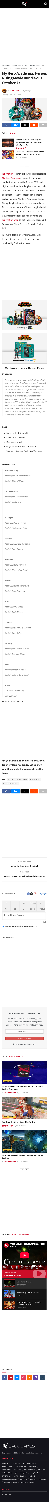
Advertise (32, 1467)
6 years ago (27, 91)
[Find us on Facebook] (4, 1377)
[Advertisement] (24, 35)
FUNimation (34, 779)
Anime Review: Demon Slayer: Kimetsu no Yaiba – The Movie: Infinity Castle (29, 142)
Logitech (32, 1476)
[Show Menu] (3, 4)
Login (44, 894)
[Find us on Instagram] (23, 1377)
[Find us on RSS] (29, 1377)
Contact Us (16, 1463)
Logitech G (36, 1473)
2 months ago (24, 1162)
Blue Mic (42, 1479)
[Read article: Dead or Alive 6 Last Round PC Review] (24, 1108)
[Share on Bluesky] (15, 125)
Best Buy (33, 1479)
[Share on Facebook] (6, 125)
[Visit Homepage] (24, 4)
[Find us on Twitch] (35, 1377)
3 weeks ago (23, 1093)
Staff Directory (28, 1463)
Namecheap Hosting (9, 1479)
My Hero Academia (11, 177)
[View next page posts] (27, 164)
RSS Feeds (17, 1470)
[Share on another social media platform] (43, 125)
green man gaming (21, 1473)
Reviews (7, 1482)
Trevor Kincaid (10, 1093)
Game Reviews (10, 1117)
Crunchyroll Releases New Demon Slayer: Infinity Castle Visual (30, 152)
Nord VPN (23, 1479)
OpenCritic (8, 1473)
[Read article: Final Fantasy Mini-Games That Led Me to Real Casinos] (24, 1141)
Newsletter (6, 1470)
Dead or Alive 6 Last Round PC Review (18, 1122)
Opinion (7, 1081)
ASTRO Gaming (20, 1476)
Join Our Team (7, 1467)
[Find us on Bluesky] (17, 1377)
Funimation (7, 173)
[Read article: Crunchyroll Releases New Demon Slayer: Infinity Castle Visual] (8, 154)
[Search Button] (45, 4)
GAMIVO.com (6, 1476)
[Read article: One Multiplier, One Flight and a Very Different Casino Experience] (24, 1072)
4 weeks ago (21, 1126)
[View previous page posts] (22, 164)
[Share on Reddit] (34, 125)
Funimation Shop (10, 219)
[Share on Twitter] (25, 125)
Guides (31, 1482)
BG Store (41, 1470)
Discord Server (29, 1470)
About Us (5, 1463)
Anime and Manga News (17, 779)
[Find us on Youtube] (10, 1377)
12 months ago (23, 157)
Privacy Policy (21, 1467)
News (15, 1482)
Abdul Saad (14, 91)
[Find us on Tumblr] (42, 1377)
